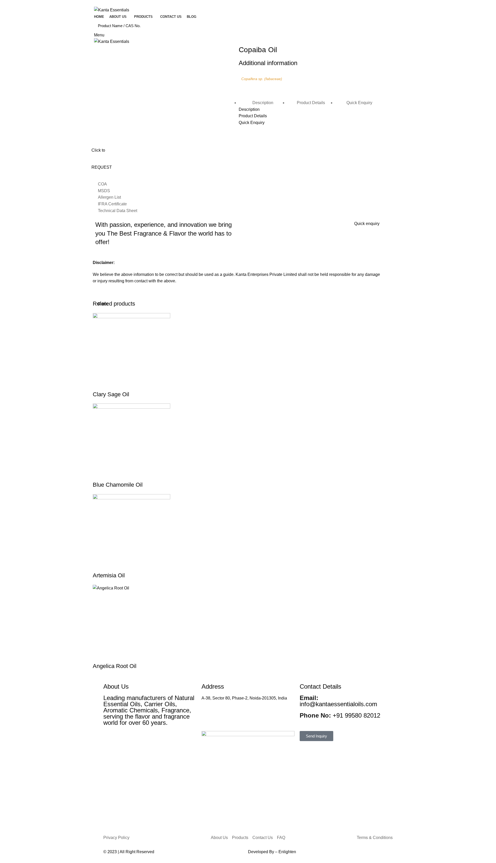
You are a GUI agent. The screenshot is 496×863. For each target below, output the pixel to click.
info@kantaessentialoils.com (338, 700)
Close (103, 303)
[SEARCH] (395, 26)
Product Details (311, 102)
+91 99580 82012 (340, 715)
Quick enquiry (366, 223)
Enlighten (287, 852)
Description (262, 102)
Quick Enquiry (359, 102)
